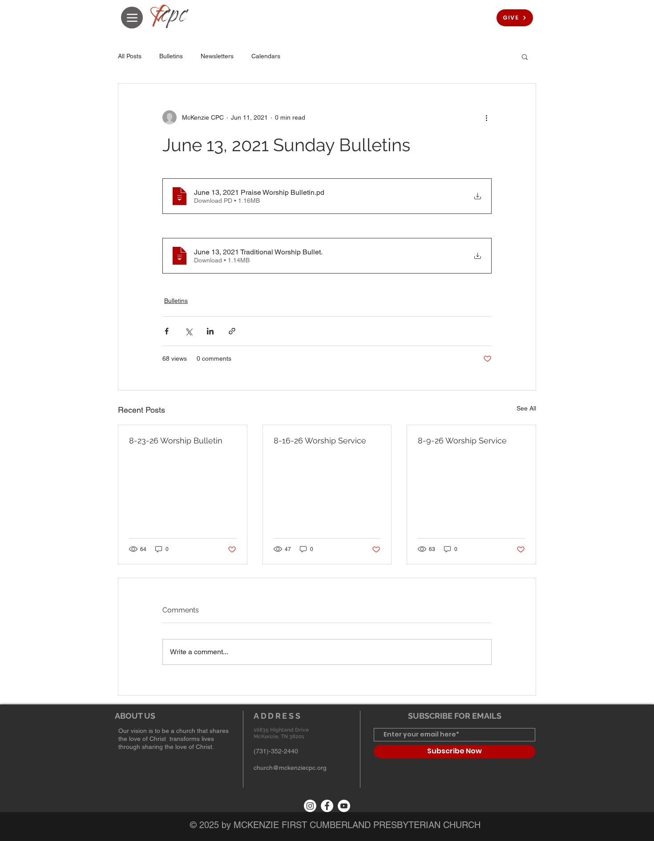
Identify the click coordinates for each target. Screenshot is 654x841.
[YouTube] (344, 806)
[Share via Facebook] (166, 331)
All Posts (129, 56)
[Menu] (132, 17)
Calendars (265, 56)
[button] (525, 56)
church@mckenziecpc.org (290, 767)
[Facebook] (327, 806)
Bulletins (171, 56)
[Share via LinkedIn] (210, 331)
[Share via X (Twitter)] (188, 331)
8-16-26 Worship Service (320, 440)
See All (526, 408)
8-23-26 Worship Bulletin (175, 440)
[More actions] (486, 117)
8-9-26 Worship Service (462, 440)
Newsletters (217, 56)
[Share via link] (232, 331)
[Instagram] (310, 806)
